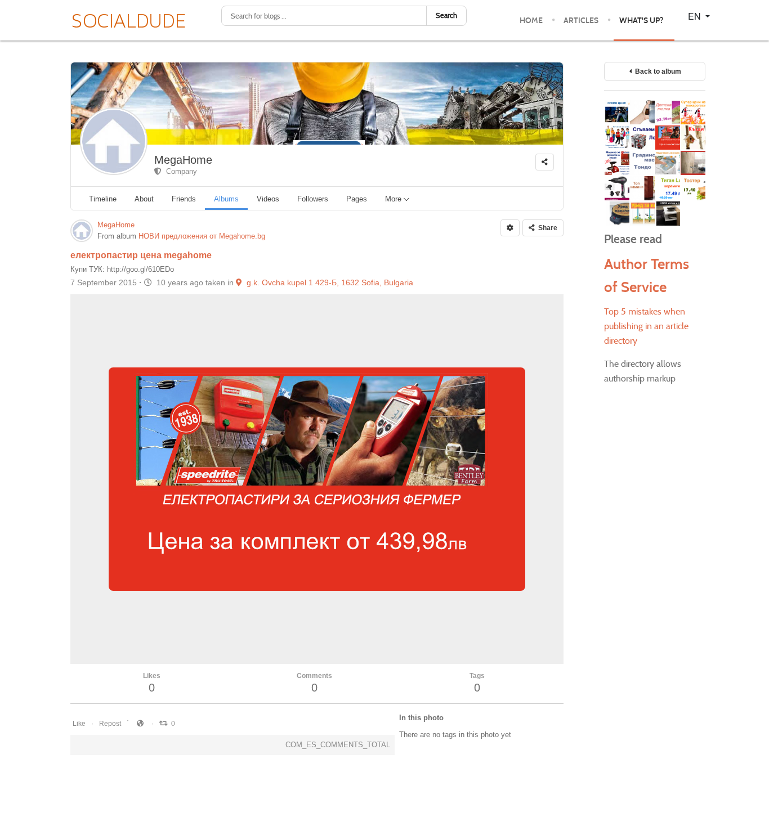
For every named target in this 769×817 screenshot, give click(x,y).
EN (695, 16)
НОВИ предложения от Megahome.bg (201, 236)
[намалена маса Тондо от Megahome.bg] (642, 163)
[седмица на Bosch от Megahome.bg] (692, 163)
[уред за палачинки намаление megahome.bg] (616, 213)
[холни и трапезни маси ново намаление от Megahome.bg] (667, 213)
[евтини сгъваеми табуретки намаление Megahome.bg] (642, 137)
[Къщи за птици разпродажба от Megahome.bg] (692, 137)
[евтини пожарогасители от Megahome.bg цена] (692, 112)
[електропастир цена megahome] (667, 137)
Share (546, 228)
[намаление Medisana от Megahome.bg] (667, 163)
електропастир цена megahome (141, 255)
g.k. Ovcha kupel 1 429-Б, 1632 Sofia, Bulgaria (327, 282)
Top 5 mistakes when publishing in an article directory (646, 326)
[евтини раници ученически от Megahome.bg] (616, 137)
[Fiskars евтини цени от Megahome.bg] (616, 112)
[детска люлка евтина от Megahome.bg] (667, 112)
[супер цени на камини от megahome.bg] (642, 188)
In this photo (421, 717)
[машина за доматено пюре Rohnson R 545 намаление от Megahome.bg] (616, 163)
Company (179, 171)
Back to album (656, 71)
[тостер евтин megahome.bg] (692, 188)
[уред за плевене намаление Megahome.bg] (642, 213)
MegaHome (183, 160)
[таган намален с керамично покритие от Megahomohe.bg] (667, 188)
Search (446, 15)
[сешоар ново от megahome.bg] (616, 188)
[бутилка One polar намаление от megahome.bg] (642, 112)
